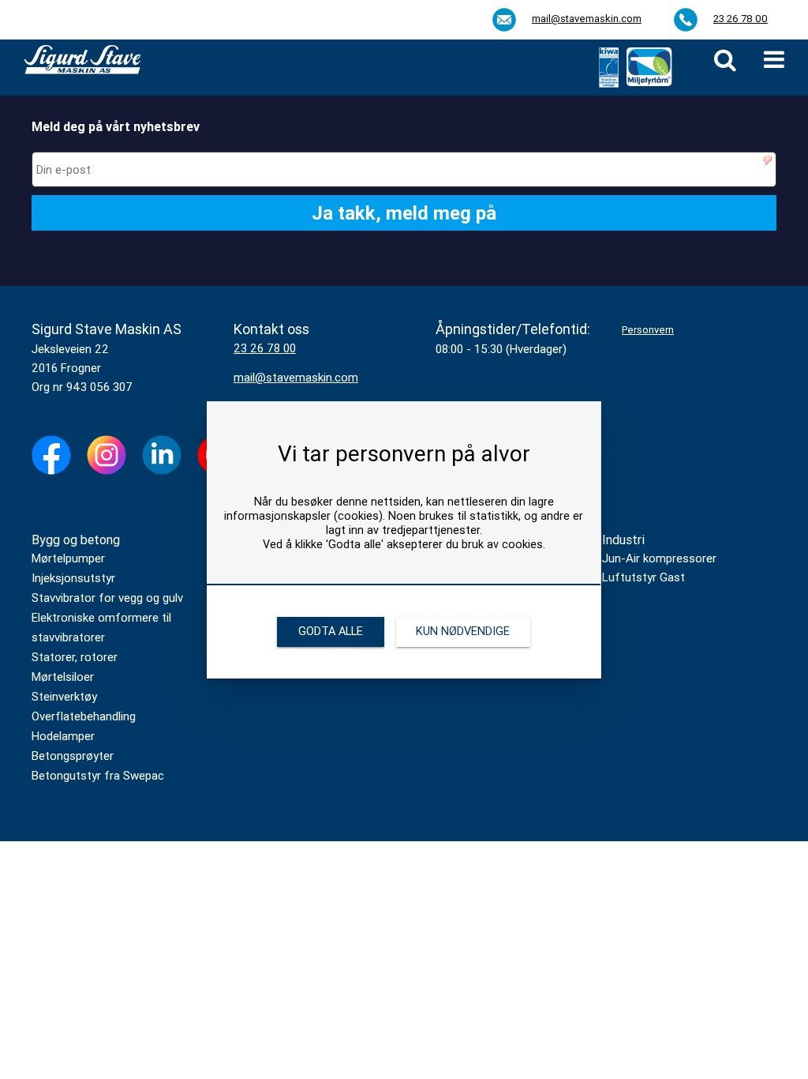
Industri (623, 539)
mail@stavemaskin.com (587, 18)
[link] (725, 59)
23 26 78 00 (740, 18)
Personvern (648, 330)
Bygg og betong (76, 539)
